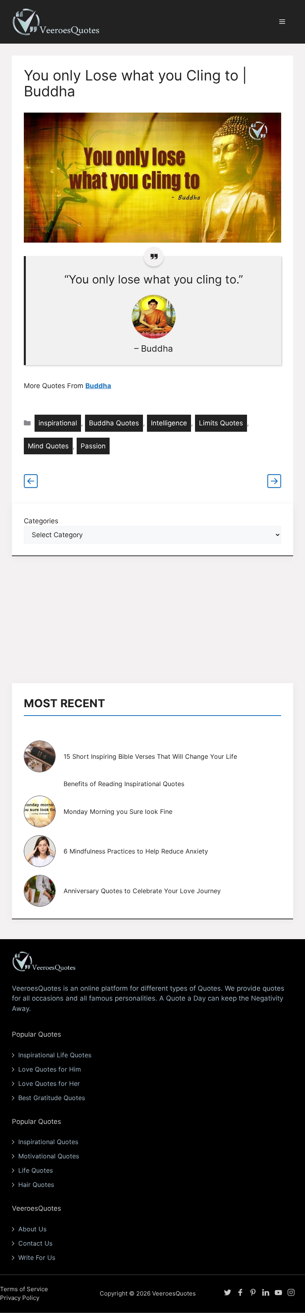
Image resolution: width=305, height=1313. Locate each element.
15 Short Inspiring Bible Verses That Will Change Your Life (150, 756)
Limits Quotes (221, 423)
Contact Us (35, 1243)
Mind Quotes (48, 446)
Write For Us (36, 1257)
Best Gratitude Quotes (51, 1098)
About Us (32, 1229)
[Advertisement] (152, 619)
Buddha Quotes (114, 423)
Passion (93, 446)
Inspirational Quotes (48, 1142)
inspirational (58, 423)
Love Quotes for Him (49, 1069)
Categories (41, 521)
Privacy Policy (19, 1298)
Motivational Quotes (48, 1156)
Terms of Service (24, 1289)
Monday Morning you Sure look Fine (118, 811)
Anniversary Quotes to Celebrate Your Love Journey (142, 891)
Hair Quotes (36, 1184)
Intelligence (169, 423)
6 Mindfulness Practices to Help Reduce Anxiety (136, 851)
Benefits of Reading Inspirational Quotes (124, 784)
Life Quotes (35, 1170)
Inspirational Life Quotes (54, 1055)
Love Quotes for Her (49, 1083)
